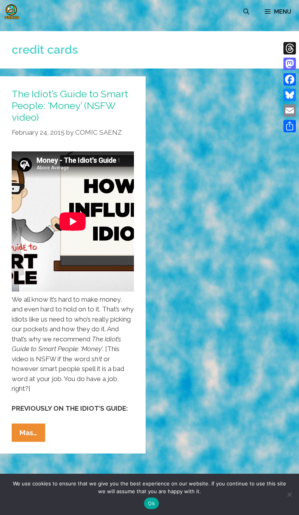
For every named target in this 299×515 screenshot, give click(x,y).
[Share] (289, 126)
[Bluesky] (289, 95)
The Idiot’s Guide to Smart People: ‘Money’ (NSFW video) (70, 105)
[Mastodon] (289, 64)
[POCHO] (11, 11)
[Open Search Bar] (246, 11)
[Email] (289, 110)
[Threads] (289, 48)
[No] (289, 494)
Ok (151, 503)
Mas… (32, 435)
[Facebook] (289, 79)
